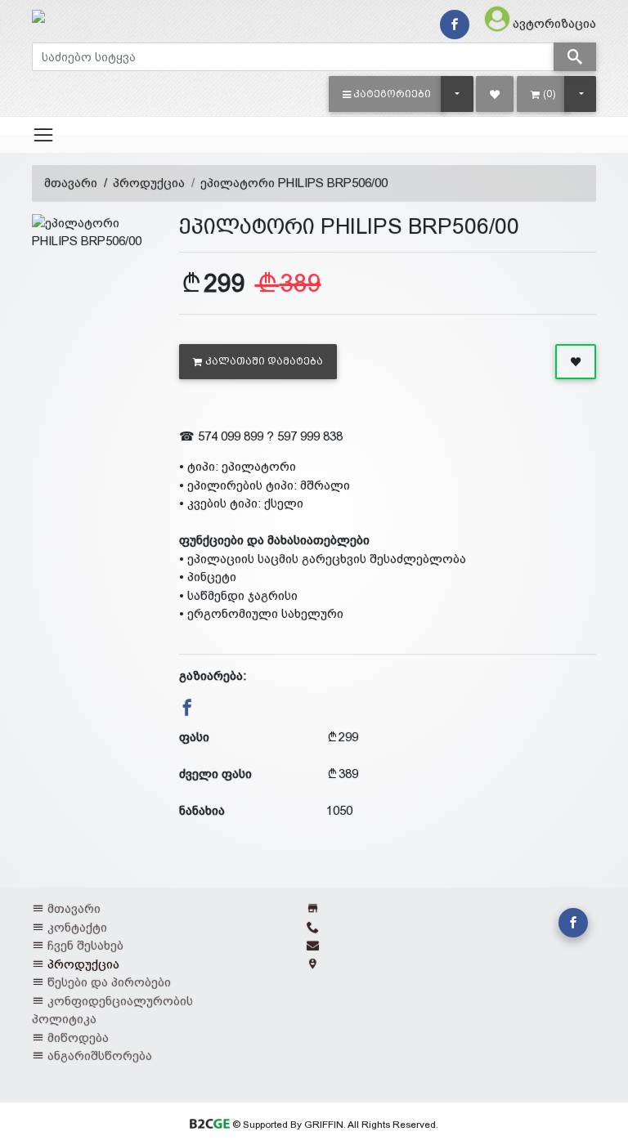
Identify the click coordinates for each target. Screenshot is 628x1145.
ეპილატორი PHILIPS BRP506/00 (294, 183)
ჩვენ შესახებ (85, 945)
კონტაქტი (77, 927)
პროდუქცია (149, 183)
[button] (387, 94)
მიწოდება (78, 1037)
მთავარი (70, 183)
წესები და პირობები (109, 982)
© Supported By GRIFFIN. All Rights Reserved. (333, 1124)
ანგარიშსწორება (99, 1055)
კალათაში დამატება (264, 361)
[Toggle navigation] (43, 134)
